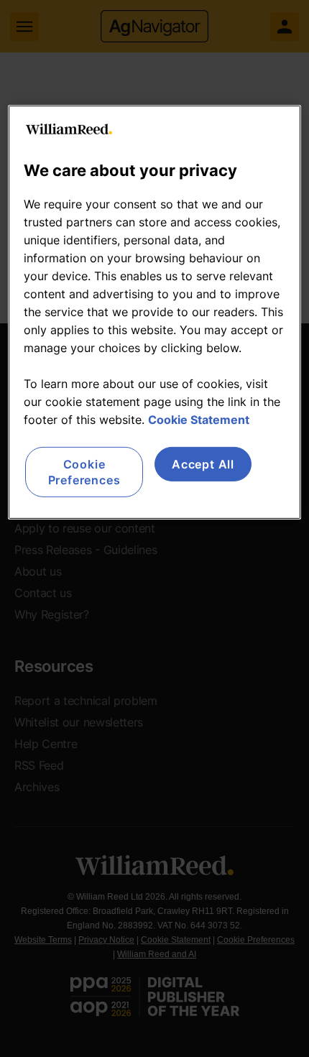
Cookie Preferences (84, 472)
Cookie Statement (198, 419)
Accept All (203, 464)
